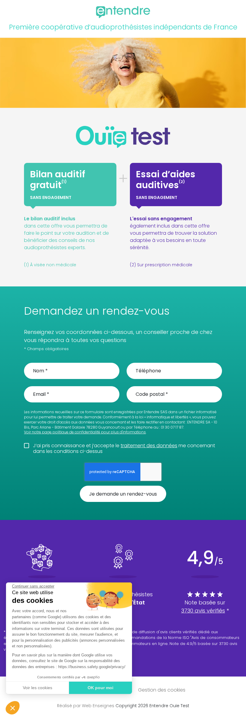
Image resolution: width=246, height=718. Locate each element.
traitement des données (149, 445)
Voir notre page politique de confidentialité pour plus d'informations (85, 432)
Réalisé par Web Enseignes (85, 706)
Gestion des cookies (161, 689)
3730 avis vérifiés (203, 610)
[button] (12, 708)
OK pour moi (100, 687)
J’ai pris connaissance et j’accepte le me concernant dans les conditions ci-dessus (124, 448)
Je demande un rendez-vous (123, 493)
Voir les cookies (37, 687)
